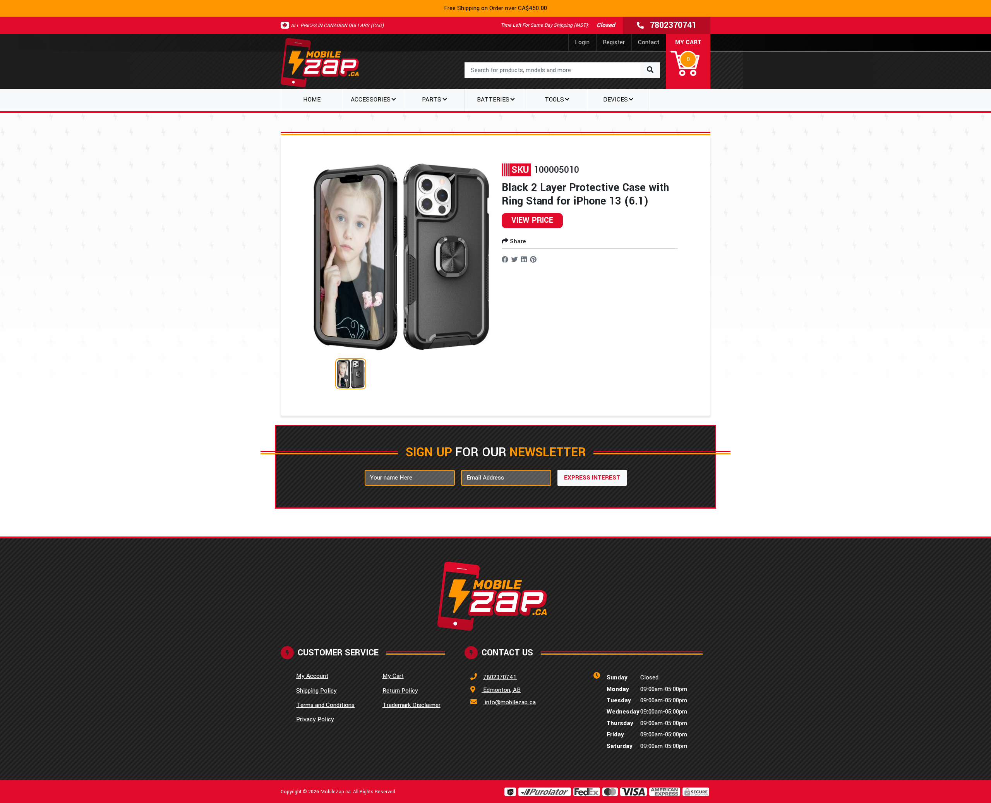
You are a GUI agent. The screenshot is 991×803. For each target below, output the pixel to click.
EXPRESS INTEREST (592, 477)
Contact (648, 42)
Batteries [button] (493, 99)
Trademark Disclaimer (411, 705)
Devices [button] (615, 99)
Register (614, 42)
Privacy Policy (315, 719)
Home (312, 99)
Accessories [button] (371, 99)
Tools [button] (554, 99)
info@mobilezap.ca (509, 702)
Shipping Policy (316, 690)
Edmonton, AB (501, 690)
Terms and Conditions (325, 705)
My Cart (393, 676)
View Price (532, 220)
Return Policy (400, 690)
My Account (312, 676)
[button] (688, 58)
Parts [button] (431, 99)
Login (582, 42)
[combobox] (562, 70)
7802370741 (500, 677)
